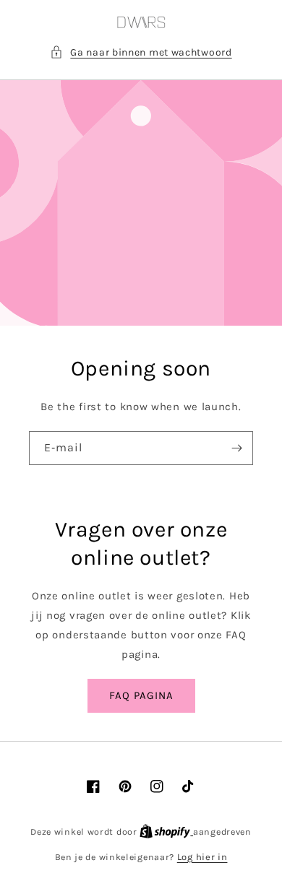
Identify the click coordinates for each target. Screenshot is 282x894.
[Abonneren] (236, 448)
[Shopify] (166, 831)
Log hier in (202, 856)
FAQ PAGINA (141, 695)
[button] (140, 52)
